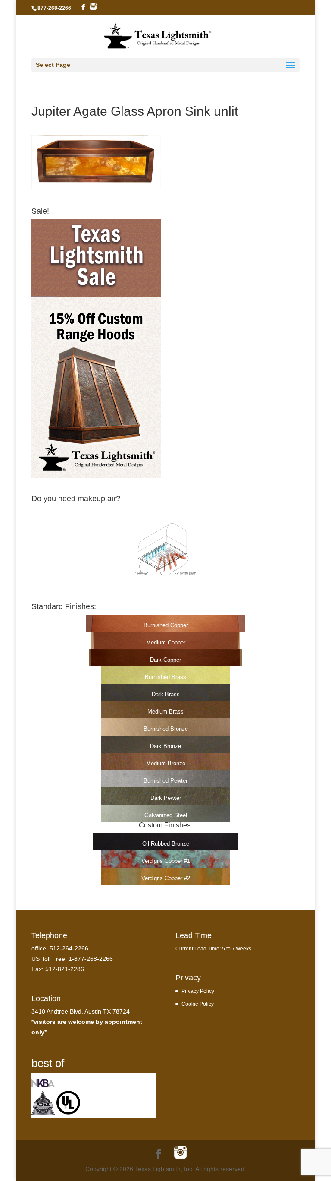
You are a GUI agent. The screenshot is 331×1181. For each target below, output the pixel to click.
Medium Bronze (165, 763)
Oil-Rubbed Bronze (165, 843)
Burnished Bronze (166, 729)
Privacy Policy (197, 991)
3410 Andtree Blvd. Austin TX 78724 (80, 1011)
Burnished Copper (166, 625)
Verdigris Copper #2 (165, 878)
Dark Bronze (165, 746)
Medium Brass (165, 711)
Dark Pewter (165, 798)
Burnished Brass (165, 677)
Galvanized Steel (165, 815)
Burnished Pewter (165, 780)
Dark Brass (166, 694)
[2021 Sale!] (96, 476)
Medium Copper (165, 642)
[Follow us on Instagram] (93, 7)
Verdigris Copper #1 (165, 861)
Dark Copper (165, 660)
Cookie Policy (197, 1004)
